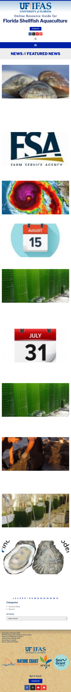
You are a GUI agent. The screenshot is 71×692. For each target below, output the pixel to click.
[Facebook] (30, 34)
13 (44, 598)
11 (38, 598)
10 (35, 598)
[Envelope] (40, 34)
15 (51, 598)
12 (41, 598)
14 (48, 598)
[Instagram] (33, 34)
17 (57, 598)
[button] (35, 38)
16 (54, 598)
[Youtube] (37, 34)
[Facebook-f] (27, 687)
